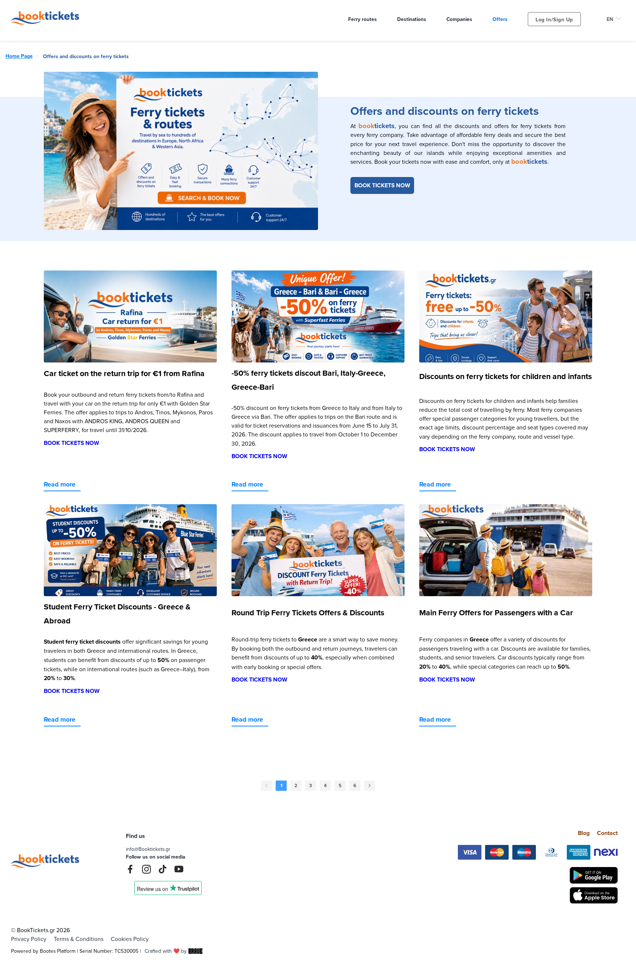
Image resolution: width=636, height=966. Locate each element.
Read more (59, 484)
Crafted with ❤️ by (166, 950)
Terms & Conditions (78, 939)
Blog (584, 833)
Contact (607, 833)
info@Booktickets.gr (148, 848)
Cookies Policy (130, 939)
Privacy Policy (28, 939)
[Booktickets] (47, 22)
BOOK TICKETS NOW (382, 185)
